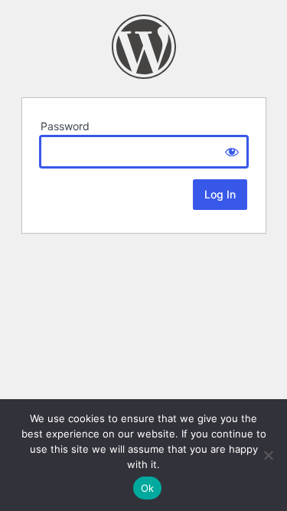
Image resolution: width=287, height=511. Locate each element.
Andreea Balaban (144, 47)
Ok (148, 488)
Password (65, 126)
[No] (268, 455)
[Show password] (232, 151)
